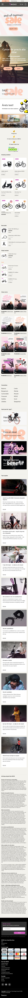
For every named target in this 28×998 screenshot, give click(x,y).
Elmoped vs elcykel (7, 660)
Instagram (9, 984)
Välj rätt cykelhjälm (7, 692)
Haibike (3, 399)
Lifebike (3, 401)
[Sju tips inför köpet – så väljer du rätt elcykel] (14, 713)
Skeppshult (17, 401)
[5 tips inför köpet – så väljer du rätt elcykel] (14, 554)
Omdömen (3, 970)
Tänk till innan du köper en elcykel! (11, 755)
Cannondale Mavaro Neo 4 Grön (6, 212)
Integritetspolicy (22, 936)
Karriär (2, 979)
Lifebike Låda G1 (4, 171)
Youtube (6, 984)
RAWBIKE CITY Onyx (12, 279)
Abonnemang (4, 943)
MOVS (16, 396)
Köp (2, 941)
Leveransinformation (5, 967)
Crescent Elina (23, 353)
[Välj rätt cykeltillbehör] (14, 618)
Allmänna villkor (4, 964)
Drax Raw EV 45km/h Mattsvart (6, 192)
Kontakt (3, 980)
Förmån (3, 944)
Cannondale (5, 394)
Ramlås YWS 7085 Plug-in (13, 228)
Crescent (4, 396)
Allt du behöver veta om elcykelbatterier (12, 596)
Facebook (2, 984)
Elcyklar (8, 68)
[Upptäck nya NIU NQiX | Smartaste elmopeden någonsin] (14, 487)
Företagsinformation (5, 972)
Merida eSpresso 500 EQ (19, 171)
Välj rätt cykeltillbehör (8, 628)
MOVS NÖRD (17, 212)
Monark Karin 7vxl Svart (13, 265)
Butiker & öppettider (5, 977)
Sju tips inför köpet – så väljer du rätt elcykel (13, 724)
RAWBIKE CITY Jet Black (13, 272)
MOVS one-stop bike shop (7, 940)
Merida (16, 391)
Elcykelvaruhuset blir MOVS (7, 973)
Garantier (3, 966)
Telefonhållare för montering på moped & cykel (17, 242)
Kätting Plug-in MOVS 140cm (14, 235)
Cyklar (18, 68)
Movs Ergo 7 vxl (18, 192)
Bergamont (4, 391)
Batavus (3, 388)
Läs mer (4, 509)
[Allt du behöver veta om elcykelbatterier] (14, 586)
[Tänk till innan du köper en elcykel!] (14, 745)
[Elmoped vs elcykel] (14, 650)
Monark (16, 394)
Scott (15, 399)
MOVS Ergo (9, 333)
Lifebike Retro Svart (12, 253)
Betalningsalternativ (5, 969)
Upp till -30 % (13, 28)
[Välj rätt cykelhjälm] (14, 681)
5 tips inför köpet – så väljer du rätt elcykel (13, 565)
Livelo (16, 388)
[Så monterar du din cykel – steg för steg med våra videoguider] (14, 521)
